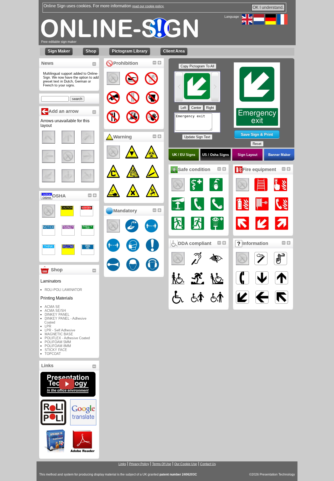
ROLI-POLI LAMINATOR (63, 290)
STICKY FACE (56, 350)
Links (122, 464)
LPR (48, 326)
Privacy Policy (139, 464)
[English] (247, 23)
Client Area (174, 51)
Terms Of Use (161, 464)
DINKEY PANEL (57, 314)
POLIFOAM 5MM (58, 342)
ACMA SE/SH (55, 311)
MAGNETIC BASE (59, 334)
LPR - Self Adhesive (60, 330)
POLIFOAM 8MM (58, 346)
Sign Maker (59, 51)
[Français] (282, 23)
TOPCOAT (53, 354)
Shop (91, 51)
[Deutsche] (270, 23)
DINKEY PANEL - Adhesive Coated (65, 320)
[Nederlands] (259, 23)
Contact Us (208, 464)
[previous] (179, 86)
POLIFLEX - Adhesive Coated (67, 338)
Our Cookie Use (185, 464)
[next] (215, 86)
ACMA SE (52, 307)
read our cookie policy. (148, 6)
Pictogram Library (129, 51)
